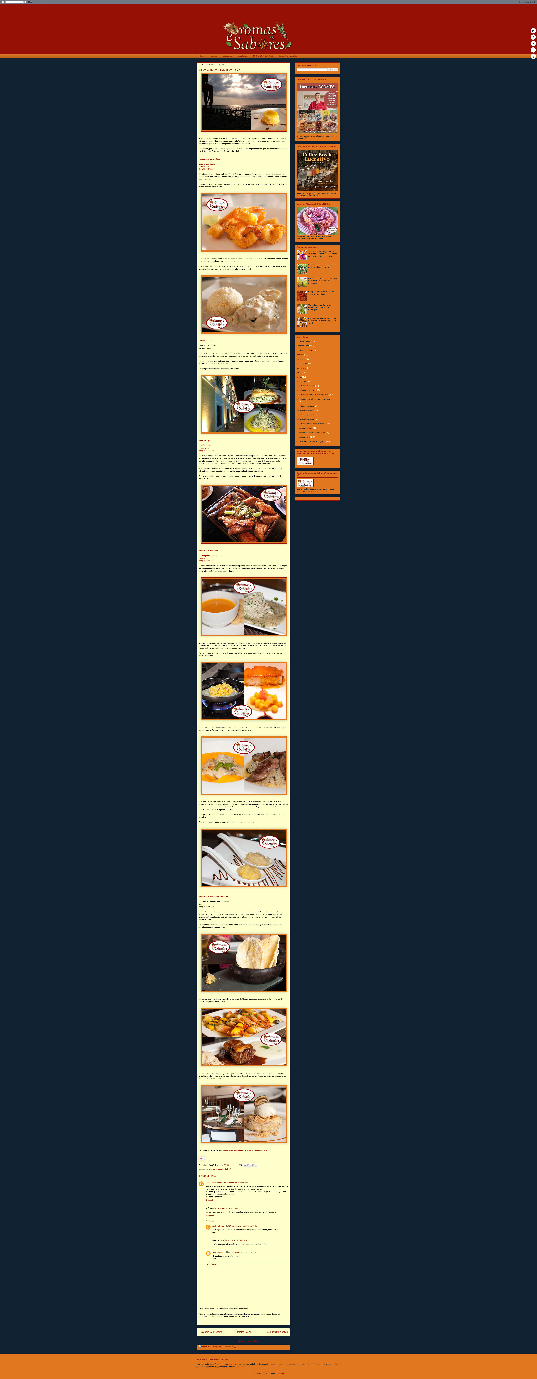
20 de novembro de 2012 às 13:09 (233, 1240)
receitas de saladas (305, 419)
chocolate (301, 359)
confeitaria (301, 368)
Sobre (202, 56)
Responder (210, 1200)
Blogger (281, 1373)
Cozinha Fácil (303, 346)
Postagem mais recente (210, 1332)
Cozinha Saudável (305, 350)
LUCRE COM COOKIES (263, 56)
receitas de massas (305, 406)
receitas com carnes (306, 386)
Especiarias (227, 56)
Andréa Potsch (218, 1226)
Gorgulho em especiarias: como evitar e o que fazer (322, 293)
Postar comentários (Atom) (247, 1341)
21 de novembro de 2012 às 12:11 (243, 1252)
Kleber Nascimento (214, 1183)
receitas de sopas (304, 428)
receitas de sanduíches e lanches (311, 424)
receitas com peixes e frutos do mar (312, 395)
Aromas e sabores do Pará (220, 1169)
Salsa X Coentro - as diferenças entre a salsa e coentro (322, 266)
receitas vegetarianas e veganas (311, 441)
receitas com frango (305, 390)
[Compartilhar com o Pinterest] (256, 1165)
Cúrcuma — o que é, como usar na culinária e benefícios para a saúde (322, 320)
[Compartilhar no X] (250, 1165)
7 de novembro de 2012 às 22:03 (236, 1183)
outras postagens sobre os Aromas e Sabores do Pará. (245, 1150)
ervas (299, 377)
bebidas (300, 355)
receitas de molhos (305, 410)
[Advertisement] (252, 10)
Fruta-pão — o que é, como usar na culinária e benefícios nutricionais (322, 280)
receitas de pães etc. (306, 415)
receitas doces (303, 437)
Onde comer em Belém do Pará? (219, 69)
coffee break (302, 363)
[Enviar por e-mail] (245, 1165)
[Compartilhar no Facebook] (253, 1165)
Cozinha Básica (303, 341)
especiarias (302, 381)
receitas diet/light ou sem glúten (311, 432)
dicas (299, 372)
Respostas (212, 1221)
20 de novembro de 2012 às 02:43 (228, 1208)
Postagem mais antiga (277, 1332)
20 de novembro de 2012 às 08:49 (243, 1226)
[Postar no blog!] (248, 1165)
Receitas (213, 56)
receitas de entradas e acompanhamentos (315, 399)
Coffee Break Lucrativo (288, 56)
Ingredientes (243, 56)
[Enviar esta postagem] (240, 1165)
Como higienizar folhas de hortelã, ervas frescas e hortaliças (319, 307)
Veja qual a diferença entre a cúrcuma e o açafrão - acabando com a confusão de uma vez (322, 253)
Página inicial (244, 1332)
